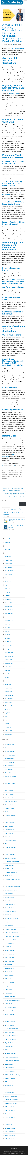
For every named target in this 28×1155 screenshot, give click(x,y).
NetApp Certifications (10, 1014)
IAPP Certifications (9, 957)
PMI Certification (9, 1046)
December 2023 (9, 652)
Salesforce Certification (10, 1078)
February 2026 (8, 560)
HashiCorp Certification (10, 929)
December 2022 (9, 695)
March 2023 (8, 684)
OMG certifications (9, 1025)
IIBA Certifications (9, 972)
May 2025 (7, 592)
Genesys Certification (10, 911)
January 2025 (8, 606)
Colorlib (13, 1153)
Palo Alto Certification (10, 1039)
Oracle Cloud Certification (11, 1035)
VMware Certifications (10, 1138)
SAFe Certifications (9, 1071)
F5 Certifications (9, 900)
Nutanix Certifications (10, 1021)
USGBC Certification (10, 1128)
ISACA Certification (9, 975)
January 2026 (8, 563)
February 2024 (8, 645)
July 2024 (7, 627)
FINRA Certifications (10, 904)
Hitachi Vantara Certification (12, 936)
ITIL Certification (9, 993)
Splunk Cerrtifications (10, 1107)
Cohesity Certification (10, 844)
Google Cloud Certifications (12, 922)
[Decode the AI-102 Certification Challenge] (5, 527)
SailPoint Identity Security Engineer (13, 1075)
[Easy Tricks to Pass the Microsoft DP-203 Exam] (5, 520)
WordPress (23, 1153)
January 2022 (8, 734)
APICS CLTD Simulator (7, 469)
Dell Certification (9, 876)
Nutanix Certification (10, 1018)
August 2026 (8, 539)
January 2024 (8, 649)
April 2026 (7, 553)
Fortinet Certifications (10, 908)
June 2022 (7, 716)
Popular (6, 509)
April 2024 (7, 638)
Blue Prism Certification (10, 797)
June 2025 (7, 588)
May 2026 (7, 549)
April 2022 (7, 723)
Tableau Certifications (10, 1114)
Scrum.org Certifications (11, 1096)
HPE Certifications (9, 943)
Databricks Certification (10, 869)
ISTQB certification (9, 986)
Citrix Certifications (9, 829)
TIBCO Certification (10, 1117)
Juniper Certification (10, 996)
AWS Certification (9, 790)
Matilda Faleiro (17, 44)
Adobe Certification (9, 748)
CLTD (14, 469)
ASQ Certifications (9, 773)
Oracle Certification (9, 1032)
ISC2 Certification (9, 979)
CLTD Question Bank (13, 472)
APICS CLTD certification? (18, 48)
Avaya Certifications (10, 783)
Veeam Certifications (10, 1131)
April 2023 (7, 681)
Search (4, 501)
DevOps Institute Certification (12, 883)
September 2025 (9, 578)
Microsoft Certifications (10, 1007)
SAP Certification (9, 1085)
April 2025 (7, 595)
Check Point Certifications (11, 819)
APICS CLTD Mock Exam (8, 467)
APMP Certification (9, 758)
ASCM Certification (9, 762)
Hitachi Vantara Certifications (12, 940)
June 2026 (7, 546)
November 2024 (9, 613)
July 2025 (7, 585)
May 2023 (7, 677)
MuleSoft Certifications (10, 1011)
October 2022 (8, 702)
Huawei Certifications (10, 954)
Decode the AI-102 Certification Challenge (16, 526)
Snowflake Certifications (11, 1103)
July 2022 (7, 713)
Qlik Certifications (9, 1067)
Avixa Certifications (9, 787)
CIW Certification (9, 833)
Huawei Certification (10, 950)
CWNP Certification (9, 865)
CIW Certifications (9, 836)
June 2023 (7, 674)
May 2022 (7, 720)
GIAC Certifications (9, 915)
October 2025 (8, 574)
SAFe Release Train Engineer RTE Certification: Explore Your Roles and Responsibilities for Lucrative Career (13, 281)
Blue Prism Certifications (11, 801)
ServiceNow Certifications (11, 1099)
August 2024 (8, 624)
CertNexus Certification (10, 815)
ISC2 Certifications (9, 982)
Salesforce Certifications (11, 1082)
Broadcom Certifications (11, 805)
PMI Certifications (9, 1050)
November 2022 (9, 698)
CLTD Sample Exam (12, 474)
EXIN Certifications (9, 897)
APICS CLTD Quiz (19, 467)
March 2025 (8, 599)
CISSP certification (9, 826)
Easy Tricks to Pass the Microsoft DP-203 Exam (16, 520)
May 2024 (7, 634)
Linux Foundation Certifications (12, 1000)
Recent (13, 509)
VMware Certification (10, 1135)
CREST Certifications (10, 854)
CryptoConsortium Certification (12, 861)
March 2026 (8, 556)
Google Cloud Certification (11, 918)
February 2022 (8, 730)
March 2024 (8, 642)
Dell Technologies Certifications (12, 879)
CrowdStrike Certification (11, 858)
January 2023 (8, 691)
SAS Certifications (9, 1092)
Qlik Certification (9, 1064)
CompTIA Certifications (10, 847)
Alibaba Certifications (10, 751)
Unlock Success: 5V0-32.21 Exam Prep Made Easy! (12, 513)
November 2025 (9, 570)
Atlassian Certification (10, 776)
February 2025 (8, 603)
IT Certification (8, 989)
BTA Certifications (9, 808)
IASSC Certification (9, 961)
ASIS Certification (9, 765)
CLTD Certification (15, 470)
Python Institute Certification (12, 1057)
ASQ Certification (9, 769)
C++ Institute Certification (11, 812)
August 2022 (8, 709)
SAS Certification (9, 1089)
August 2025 (8, 581)
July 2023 (7, 670)
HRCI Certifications (9, 947)
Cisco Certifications (9, 822)
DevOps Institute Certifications (12, 886)
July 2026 (7, 542)
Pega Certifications (9, 1043)
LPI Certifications (9, 1004)
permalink (4, 478)
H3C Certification (9, 925)
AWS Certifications (9, 794)
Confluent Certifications (10, 851)
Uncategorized (8, 1124)
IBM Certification (9, 964)
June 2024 (7, 631)
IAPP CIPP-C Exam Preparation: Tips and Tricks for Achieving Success (13, 489)
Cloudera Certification (10, 840)
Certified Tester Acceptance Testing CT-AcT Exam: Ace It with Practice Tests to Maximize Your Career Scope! (15, 495)
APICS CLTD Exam (19, 465)
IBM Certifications (9, 968)
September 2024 (9, 620)
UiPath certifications (10, 1121)
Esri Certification (9, 893)
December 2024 (9, 610)
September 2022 (9, 706)
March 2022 (8, 727)
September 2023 (9, 663)
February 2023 (8, 688)
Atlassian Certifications (10, 780)
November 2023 (9, 656)
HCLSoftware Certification (11, 932)
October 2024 (8, 617)
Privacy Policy (14, 1148)
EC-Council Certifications (11, 890)
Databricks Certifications (11, 872)
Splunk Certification (10, 1110)
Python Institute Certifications (12, 1060)
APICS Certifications (8, 465)
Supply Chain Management (15, 476)
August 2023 (8, 666)
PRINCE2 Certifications (10, 1053)
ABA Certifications (9, 744)
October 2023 (8, 659)
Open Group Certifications (11, 1028)
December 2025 (9, 567)
